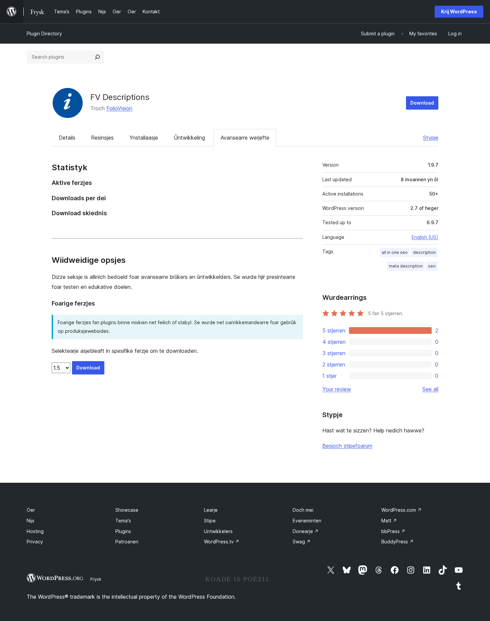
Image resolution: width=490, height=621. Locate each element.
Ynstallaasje (143, 137)
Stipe (210, 520)
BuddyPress (397, 541)
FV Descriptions (119, 97)
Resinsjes (102, 137)
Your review (336, 389)
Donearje (306, 531)
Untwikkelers (218, 531)
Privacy (35, 541)
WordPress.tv (221, 541)
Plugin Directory (44, 33)
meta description (406, 266)
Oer (31, 510)
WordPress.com (401, 510)
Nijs (30, 520)
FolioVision (119, 108)
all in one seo (395, 252)
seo (432, 266)
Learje (211, 510)
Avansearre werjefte (245, 137)
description (424, 252)
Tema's (123, 520)
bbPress (393, 531)
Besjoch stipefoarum (347, 445)
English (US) (425, 237)
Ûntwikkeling (189, 137)
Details (67, 137)
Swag (302, 541)
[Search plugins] (97, 57)
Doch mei (303, 510)
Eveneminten (307, 520)
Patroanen (126, 541)
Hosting (35, 531)
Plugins (123, 531)
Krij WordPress (459, 11)
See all (430, 389)
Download (422, 103)
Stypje (430, 137)
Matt (389, 520)
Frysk (95, 579)
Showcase (126, 510)
